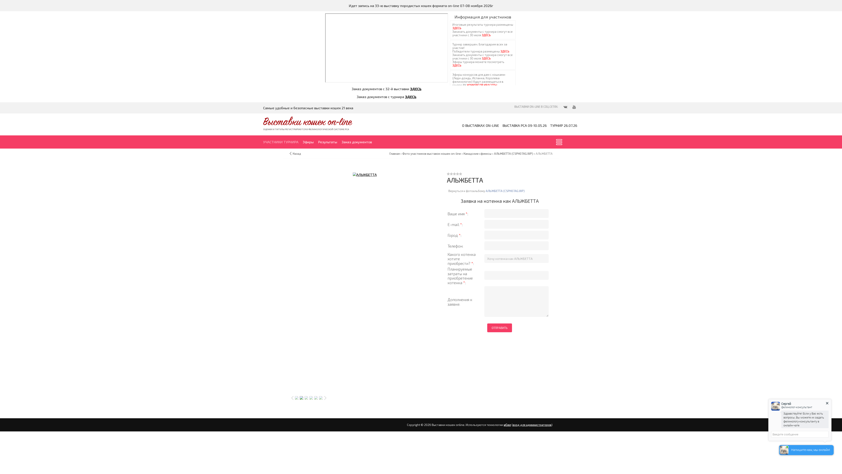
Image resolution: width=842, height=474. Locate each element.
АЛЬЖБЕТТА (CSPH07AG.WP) (505, 191)
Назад (297, 153)
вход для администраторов (532, 425)
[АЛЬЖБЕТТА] (364, 174)
